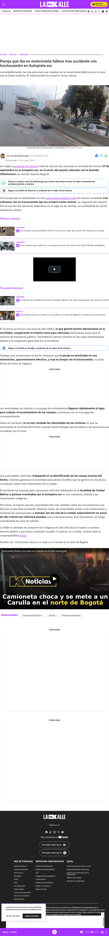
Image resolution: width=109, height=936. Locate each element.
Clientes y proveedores (44, 883)
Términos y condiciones (75, 881)
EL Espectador (19, 886)
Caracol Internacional (22, 892)
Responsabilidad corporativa (78, 869)
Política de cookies (74, 878)
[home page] (54, 4)
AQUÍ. (23, 535)
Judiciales (24, 54)
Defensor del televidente (45, 869)
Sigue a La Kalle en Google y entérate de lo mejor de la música (39, 348)
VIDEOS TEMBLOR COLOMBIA (47, 11)
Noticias (13, 54)
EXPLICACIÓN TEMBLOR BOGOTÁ (75, 11)
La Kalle (3, 54)
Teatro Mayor (19, 889)
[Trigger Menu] (3, 4)
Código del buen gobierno (45, 876)
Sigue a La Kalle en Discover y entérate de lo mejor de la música (40, 190)
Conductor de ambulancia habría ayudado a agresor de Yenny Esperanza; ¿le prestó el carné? (64, 300)
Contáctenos (40, 879)
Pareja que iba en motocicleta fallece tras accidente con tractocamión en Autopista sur (67, 54)
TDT (37, 873)
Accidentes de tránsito (32, 615)
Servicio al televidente (44, 866)
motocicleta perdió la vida (60, 198)
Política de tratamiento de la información (78, 873)
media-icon (54, 932)
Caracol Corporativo (21, 896)
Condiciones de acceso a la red (79, 866)
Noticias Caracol (20, 866)
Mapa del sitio (41, 889)
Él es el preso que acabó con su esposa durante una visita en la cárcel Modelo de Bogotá (62, 245)
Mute (81, 932)
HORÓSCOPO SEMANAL (22, 11)
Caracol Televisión (21, 869)
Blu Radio (17, 876)
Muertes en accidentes (71, 615)
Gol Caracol (18, 873)
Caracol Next (19, 899)
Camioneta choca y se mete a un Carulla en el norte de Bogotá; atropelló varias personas (62, 314)
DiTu (15, 883)
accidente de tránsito (25, 166)
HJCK (16, 879)
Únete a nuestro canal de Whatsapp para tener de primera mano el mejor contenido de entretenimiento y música (51, 182)
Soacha (52, 615)
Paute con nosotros (43, 886)
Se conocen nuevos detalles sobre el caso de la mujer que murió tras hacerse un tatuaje (62, 230)
